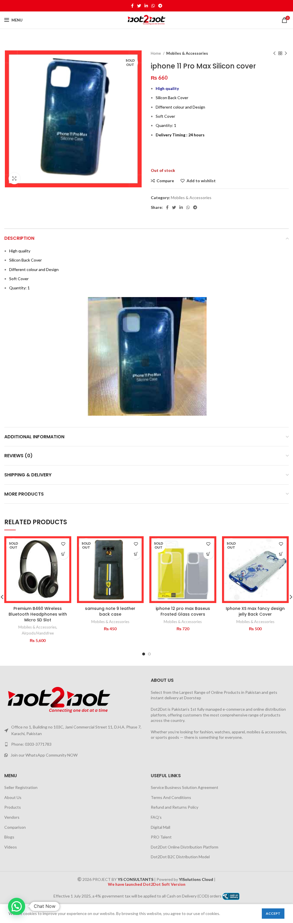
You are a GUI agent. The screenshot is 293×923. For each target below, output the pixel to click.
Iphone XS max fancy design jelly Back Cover (255, 611)
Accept (273, 913)
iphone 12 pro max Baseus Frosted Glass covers (183, 611)
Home (156, 53)
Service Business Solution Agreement (184, 787)
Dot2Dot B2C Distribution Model (180, 856)
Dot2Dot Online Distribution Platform (184, 847)
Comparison (15, 827)
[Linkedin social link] (146, 5)
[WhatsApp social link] (153, 5)
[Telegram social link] (160, 5)
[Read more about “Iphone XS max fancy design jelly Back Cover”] (281, 554)
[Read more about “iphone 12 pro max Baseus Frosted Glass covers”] (208, 554)
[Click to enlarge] (14, 178)
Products (12, 807)
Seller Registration (20, 787)
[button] (16, 906)
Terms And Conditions (171, 797)
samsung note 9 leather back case (110, 611)
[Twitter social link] (139, 5)
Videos (10, 847)
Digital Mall (160, 827)
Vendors (11, 817)
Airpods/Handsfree (38, 633)
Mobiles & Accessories (187, 53)
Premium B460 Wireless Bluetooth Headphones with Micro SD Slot (38, 614)
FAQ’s (156, 817)
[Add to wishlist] (63, 544)
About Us (12, 797)
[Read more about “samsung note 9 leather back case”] (136, 554)
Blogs (9, 836)
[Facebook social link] (132, 5)
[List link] (73, 744)
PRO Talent (161, 836)
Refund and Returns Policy (174, 807)
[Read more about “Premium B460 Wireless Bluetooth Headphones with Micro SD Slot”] (63, 554)
